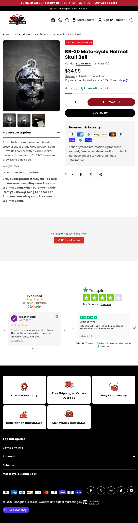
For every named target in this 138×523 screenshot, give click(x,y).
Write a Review (72, 241)
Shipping (70, 76)
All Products (23, 34)
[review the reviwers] (56, 317)
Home (7, 34)
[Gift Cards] (53, 20)
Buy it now (100, 113)
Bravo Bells (83, 63)
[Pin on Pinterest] (101, 174)
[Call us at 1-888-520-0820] (60, 20)
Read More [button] (17, 341)
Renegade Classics (25, 502)
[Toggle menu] (5, 20)
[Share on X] (91, 174)
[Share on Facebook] (81, 174)
